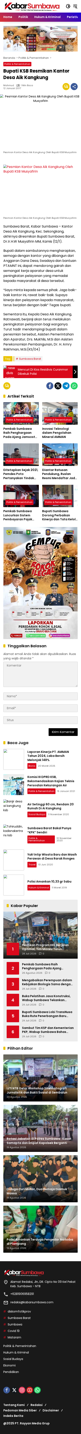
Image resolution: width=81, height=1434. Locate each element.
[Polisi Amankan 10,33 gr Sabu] (13, 885)
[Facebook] (49, 385)
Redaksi (37, 1405)
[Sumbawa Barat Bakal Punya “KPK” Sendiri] (13, 834)
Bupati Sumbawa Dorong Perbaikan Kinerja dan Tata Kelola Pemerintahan (60, 515)
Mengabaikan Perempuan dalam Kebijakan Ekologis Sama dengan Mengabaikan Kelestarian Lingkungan (47, 982)
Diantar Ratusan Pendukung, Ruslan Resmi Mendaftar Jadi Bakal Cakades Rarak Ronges (59, 474)
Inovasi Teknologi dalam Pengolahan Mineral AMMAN (56, 433)
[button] (68, 6)
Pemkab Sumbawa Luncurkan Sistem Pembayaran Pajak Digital (17, 515)
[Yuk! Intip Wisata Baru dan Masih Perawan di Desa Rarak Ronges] (13, 859)
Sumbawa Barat (30, 359)
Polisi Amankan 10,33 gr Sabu (49, 881)
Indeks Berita (13, 1416)
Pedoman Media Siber (20, 1410)
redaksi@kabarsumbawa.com (31, 1302)
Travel (32, 864)
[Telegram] (66, 385)
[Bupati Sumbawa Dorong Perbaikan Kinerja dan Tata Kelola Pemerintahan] (60, 496)
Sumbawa (15, 1324)
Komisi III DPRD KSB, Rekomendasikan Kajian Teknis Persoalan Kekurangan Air (50, 781)
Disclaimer (51, 1410)
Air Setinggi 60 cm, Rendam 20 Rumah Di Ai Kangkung (50, 806)
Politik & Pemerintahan (17, 64)
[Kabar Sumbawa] (32, 6)
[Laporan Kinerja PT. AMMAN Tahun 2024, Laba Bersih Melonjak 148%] (13, 759)
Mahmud (8, 85)
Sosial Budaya (36, 814)
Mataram (14, 1337)
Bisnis (31, 766)
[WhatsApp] (74, 385)
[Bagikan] (74, 86)
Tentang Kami (14, 1405)
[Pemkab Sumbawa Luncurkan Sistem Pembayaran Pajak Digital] (21, 496)
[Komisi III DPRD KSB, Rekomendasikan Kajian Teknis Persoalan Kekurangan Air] (13, 784)
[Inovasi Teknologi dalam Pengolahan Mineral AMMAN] (60, 413)
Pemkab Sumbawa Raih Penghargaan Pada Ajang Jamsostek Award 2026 (21, 433)
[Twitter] (57, 385)
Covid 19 (14, 1331)
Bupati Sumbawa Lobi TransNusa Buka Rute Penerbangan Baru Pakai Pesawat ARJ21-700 (47, 1014)
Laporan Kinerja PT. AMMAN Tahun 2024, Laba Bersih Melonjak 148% (48, 756)
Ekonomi (9, 1365)
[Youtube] (29, 1390)
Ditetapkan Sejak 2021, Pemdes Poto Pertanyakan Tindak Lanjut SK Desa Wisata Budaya (20, 474)
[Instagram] (22, 1390)
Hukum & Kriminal (38, 887)
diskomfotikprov (19, 1311)
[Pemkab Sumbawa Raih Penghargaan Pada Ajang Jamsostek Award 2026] (21, 413)
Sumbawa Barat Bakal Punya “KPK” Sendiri (49, 830)
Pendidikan (11, 1372)
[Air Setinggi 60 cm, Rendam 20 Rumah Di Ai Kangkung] (13, 809)
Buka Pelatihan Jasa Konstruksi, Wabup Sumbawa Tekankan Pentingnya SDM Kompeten (46, 998)
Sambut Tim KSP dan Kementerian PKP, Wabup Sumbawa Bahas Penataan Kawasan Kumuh (48, 1030)
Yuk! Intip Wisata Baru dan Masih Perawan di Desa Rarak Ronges (52, 856)
